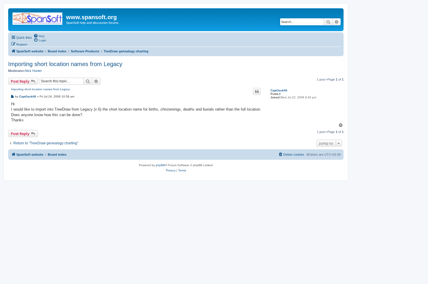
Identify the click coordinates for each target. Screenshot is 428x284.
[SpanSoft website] (38, 17)
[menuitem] (39, 36)
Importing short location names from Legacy (65, 64)
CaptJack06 (278, 90)
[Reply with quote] (257, 91)
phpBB (160, 165)
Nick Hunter (33, 70)
